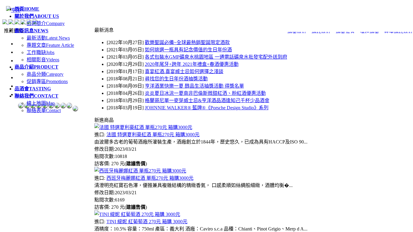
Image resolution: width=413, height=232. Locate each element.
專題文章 (50, 45)
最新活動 (48, 37)
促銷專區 (47, 81)
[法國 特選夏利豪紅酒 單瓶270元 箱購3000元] (143, 127)
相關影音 (43, 59)
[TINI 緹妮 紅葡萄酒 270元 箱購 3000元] (137, 214)
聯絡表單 (44, 110)
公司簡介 (46, 23)
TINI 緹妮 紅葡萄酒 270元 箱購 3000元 (146, 221)
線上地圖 (41, 103)
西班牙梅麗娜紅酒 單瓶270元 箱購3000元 (149, 178)
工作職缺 (40, 52)
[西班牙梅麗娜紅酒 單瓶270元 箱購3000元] (140, 170)
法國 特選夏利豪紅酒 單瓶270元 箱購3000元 (153, 134)
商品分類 (45, 74)
